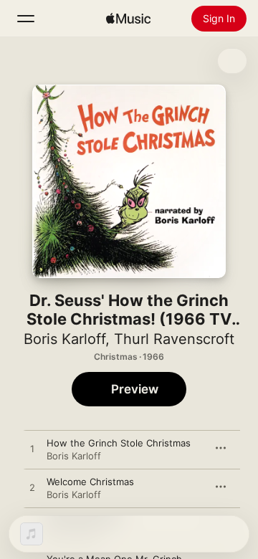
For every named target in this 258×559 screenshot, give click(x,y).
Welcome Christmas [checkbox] (90, 481)
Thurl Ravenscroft (174, 339)
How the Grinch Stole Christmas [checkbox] (119, 443)
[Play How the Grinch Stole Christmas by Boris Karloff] (32, 449)
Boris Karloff (64, 339)
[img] (128, 18)
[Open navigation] (26, 18)
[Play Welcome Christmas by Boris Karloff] (32, 488)
